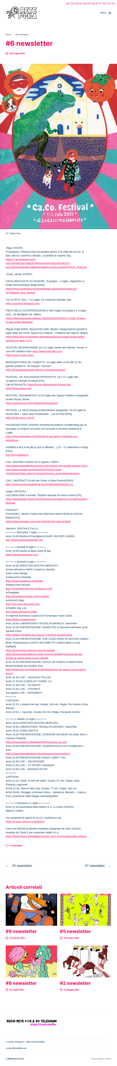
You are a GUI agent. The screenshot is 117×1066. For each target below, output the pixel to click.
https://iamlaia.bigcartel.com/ (22, 554)
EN (85, 3)
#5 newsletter (75, 931)
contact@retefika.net (16, 1048)
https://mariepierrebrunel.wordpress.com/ (29, 588)
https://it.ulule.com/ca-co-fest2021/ (25, 821)
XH (113, 3)
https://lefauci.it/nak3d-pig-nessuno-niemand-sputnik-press (39, 635)
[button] (106, 12)
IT (97, 3)
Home (8, 35)
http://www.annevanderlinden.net (24, 540)
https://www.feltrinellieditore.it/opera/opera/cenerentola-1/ (38, 753)
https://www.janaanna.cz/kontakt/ (24, 581)
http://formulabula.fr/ (17, 455)
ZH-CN (74, 3)
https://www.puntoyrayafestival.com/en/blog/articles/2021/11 (40, 484)
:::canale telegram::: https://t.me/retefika (25, 1042)
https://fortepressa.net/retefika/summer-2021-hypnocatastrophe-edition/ (46, 836)
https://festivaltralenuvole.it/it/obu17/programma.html (35, 370)
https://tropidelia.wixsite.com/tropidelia (27, 596)
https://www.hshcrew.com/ (47, 351)
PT (100, 3)
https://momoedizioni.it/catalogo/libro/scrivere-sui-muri (36, 742)
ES (109, 3)
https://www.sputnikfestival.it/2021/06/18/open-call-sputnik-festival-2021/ (46, 465)
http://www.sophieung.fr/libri (21, 611)
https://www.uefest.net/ (19, 388)
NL (80, 3)
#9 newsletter (21, 931)
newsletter (17, 845)
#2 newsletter (75, 983)
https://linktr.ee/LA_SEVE (20, 417)
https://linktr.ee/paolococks (21, 619)
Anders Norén (105, 1059)
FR (89, 3)
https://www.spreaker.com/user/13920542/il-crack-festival (38, 521)
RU (104, 3)
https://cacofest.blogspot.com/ (23, 303)
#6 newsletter (22, 35)
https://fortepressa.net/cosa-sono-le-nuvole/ (30, 650)
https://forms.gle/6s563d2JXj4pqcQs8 (49, 384)
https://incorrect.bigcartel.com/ (23, 604)
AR (68, 3)
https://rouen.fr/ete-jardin (20, 355)
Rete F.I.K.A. (19, 1059)
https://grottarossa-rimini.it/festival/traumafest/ (32, 403)
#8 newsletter (21, 983)
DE (93, 3)
